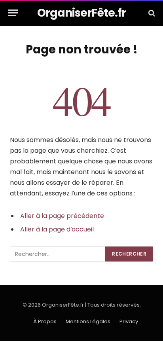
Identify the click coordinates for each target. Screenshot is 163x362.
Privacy (128, 321)
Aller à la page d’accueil (57, 229)
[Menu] (13, 13)
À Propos (45, 321)
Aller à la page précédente (62, 215)
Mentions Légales (88, 321)
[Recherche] (151, 13)
